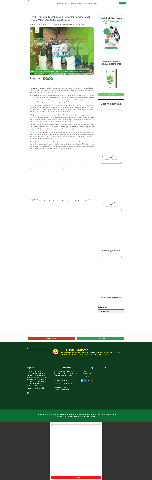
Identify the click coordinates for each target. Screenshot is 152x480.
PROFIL (67, 3)
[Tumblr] (92, 380)
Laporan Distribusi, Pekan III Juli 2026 (111, 250)
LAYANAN (59, 3)
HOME (53, 3)
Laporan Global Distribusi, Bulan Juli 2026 (111, 156)
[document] (76, 451)
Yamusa (32, 88)
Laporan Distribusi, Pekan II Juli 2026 (111, 297)
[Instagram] (88, 380)
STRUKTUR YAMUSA (77, 3)
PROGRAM (87, 3)
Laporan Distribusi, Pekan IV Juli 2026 (111, 203)
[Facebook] (85, 380)
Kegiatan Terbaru (69, 24)
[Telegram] (82, 380)
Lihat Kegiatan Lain (111, 103)
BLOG (95, 3)
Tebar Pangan (79, 24)
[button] (44, 78)
